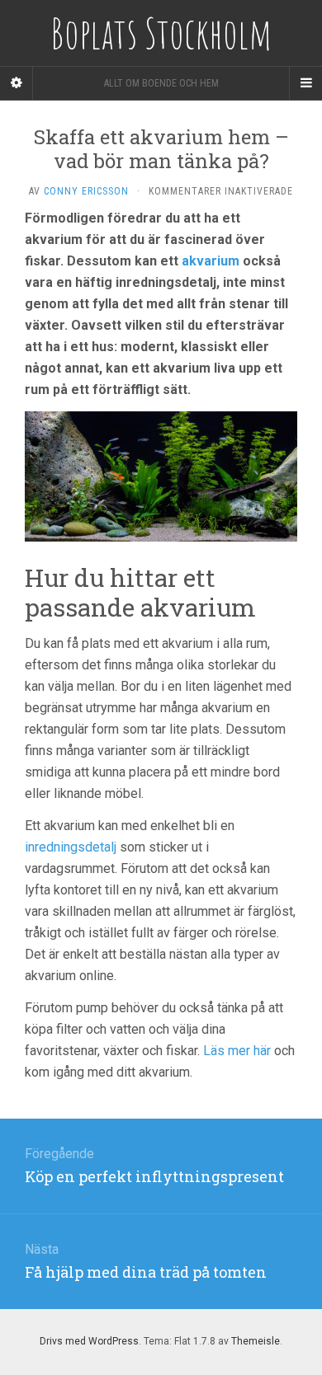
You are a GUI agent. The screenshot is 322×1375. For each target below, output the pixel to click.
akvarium (210, 261)
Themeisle (255, 1341)
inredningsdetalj (70, 847)
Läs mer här (237, 1050)
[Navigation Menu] (305, 83)
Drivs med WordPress (89, 1341)
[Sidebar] (16, 83)
